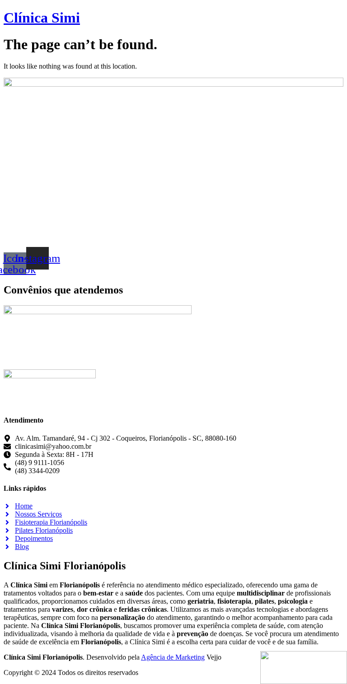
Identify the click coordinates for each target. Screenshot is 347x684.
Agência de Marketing (173, 657)
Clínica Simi (42, 17)
